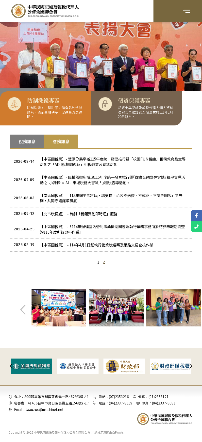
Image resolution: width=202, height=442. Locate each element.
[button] (186, 11)
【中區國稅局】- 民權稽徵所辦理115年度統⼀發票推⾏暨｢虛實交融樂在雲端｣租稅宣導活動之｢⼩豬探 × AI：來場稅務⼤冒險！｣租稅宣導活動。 (112, 179)
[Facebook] (196, 215)
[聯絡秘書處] (196, 226)
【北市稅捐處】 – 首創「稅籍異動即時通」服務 (79, 213)
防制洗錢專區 (43, 100)
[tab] (27, 141)
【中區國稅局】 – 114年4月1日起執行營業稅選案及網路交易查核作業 (96, 244)
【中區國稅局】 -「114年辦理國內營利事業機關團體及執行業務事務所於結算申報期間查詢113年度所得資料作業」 (112, 229)
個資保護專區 (134, 100)
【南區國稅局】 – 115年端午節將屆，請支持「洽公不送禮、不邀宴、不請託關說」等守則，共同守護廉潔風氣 (111, 198)
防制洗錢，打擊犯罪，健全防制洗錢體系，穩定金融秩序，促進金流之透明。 (54, 112)
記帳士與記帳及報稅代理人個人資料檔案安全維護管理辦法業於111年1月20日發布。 (145, 112)
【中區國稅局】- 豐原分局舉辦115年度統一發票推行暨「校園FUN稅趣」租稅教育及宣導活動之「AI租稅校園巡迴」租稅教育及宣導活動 (112, 161)
